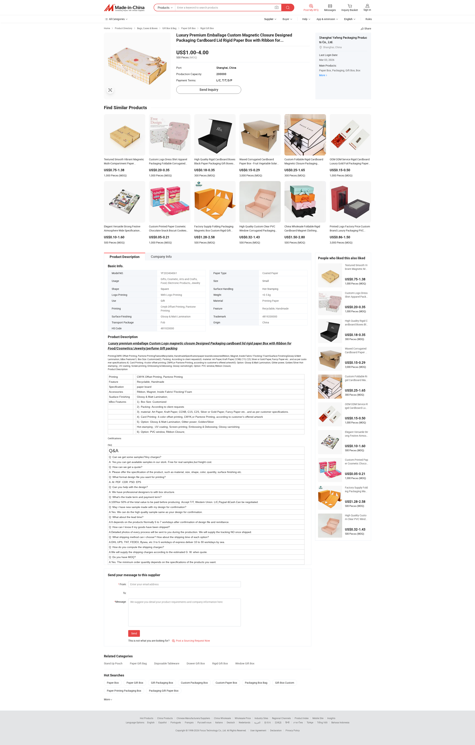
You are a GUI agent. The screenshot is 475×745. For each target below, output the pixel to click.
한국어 (267, 722)
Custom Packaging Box (194, 682)
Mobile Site (317, 718)
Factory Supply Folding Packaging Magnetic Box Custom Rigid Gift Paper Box (356, 489)
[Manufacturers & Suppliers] (124, 7)
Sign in (367, 9)
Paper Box (113, 682)
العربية (257, 722)
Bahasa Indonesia (340, 722)
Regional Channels (281, 718)
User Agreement (258, 730)
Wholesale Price (243, 718)
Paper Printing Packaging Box (124, 690)
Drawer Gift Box (196, 663)
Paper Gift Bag (138, 663)
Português (176, 722)
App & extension (326, 19)
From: (122, 584)
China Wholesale (222, 718)
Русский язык (204, 722)
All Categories (117, 19)
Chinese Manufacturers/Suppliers (193, 718)
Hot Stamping (270, 289)
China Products (165, 718)
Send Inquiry (208, 90)
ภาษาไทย (298, 722)
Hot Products (146, 718)
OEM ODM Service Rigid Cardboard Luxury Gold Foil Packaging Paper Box (356, 406)
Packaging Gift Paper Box (163, 690)
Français (189, 722)
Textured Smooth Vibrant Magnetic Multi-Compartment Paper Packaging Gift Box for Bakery (356, 267)
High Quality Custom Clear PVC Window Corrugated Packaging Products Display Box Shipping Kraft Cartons (356, 517)
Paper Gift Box (135, 682)
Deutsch (231, 722)
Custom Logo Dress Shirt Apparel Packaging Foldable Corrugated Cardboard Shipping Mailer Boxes (356, 295)
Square (165, 289)
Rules (369, 19)
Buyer (286, 19)
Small (265, 281)
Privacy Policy (293, 730)
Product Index (302, 718)
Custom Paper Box (226, 682)
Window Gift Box (244, 663)
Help (304, 19)
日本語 (278, 722)
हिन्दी (287, 722)
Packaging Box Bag (256, 682)
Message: (120, 601)
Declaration (276, 730)
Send (134, 633)
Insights (331, 718)
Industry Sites (261, 718)
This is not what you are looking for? (149, 640)
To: (124, 593)
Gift (163, 300)
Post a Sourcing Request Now (191, 640)
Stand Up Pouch (113, 663)
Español (162, 722)
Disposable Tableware (166, 663)
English (151, 722)
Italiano (219, 722)
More (322, 75)
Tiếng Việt (322, 722)
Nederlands (244, 722)
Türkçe (310, 722)
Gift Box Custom (284, 682)
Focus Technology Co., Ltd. (213, 730)
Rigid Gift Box (220, 663)
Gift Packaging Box (162, 682)
